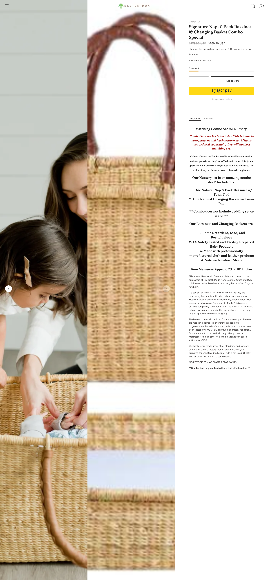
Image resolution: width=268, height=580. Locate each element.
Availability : (195, 60)
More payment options (221, 99)
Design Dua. (195, 21)
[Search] (253, 6)
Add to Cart (232, 80)
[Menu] (6, 5)
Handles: (193, 49)
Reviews (208, 118)
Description (195, 118)
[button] (8, 288)
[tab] (196, 118)
